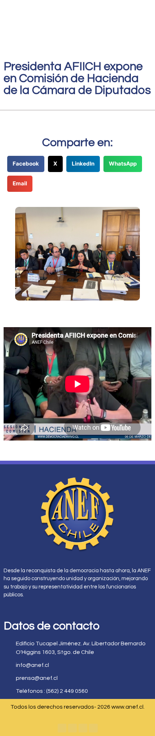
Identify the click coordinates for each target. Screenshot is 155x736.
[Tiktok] (93, 728)
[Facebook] (62, 728)
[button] (25, 164)
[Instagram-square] (83, 728)
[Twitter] (72, 728)
